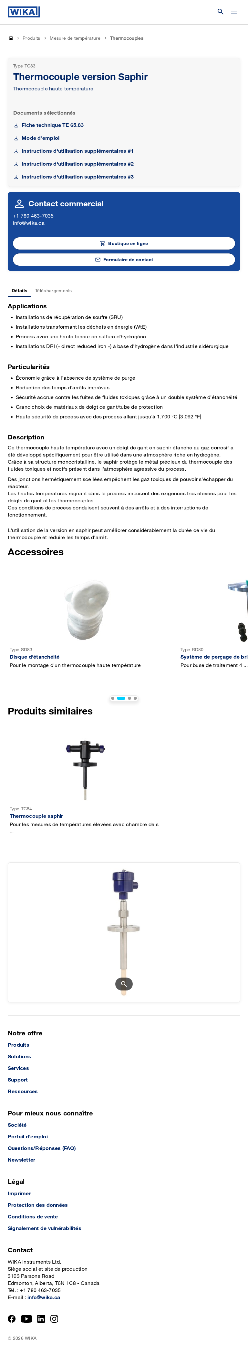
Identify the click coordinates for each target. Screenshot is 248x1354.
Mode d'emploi (40, 138)
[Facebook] (12, 1319)
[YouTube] (26, 1319)
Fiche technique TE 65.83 (53, 125)
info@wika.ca (29, 223)
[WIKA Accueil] (24, 12)
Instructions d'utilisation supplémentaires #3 (78, 177)
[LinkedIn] (41, 1319)
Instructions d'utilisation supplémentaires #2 (78, 164)
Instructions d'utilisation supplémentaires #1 (78, 151)
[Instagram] (54, 1319)
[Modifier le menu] (234, 12)
